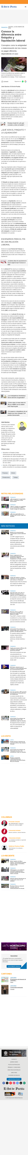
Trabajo (15, 477)
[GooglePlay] (24, 1083)
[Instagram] (14, 1083)
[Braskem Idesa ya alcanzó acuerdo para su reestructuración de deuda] (5, 886)
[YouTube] (10, 1083)
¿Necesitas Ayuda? (14, 1079)
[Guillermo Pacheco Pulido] (4, 848)
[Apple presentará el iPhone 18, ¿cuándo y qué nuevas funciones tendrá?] (5, 654)
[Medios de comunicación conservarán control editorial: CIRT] (5, 540)
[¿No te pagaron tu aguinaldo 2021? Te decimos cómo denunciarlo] (5, 499)
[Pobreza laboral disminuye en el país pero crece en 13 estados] (5, 879)
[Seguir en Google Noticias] (25, 81)
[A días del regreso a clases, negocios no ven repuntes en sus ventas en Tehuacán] (5, 581)
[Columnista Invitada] (4, 831)
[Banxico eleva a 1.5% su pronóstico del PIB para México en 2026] (5, 617)
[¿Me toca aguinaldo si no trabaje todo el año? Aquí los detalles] (5, 514)
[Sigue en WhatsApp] (22, 81)
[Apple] (21, 1083)
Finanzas (5, 473)
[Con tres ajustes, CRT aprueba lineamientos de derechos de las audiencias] (5, 701)
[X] (7, 1083)
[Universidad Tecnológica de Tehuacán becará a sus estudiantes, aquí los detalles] (5, 723)
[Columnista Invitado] (4, 839)
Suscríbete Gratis (14, 966)
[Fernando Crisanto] (4, 823)
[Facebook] (3, 1083)
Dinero (13, 473)
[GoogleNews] (17, 1083)
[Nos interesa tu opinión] (14, 1053)
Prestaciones (6, 477)
